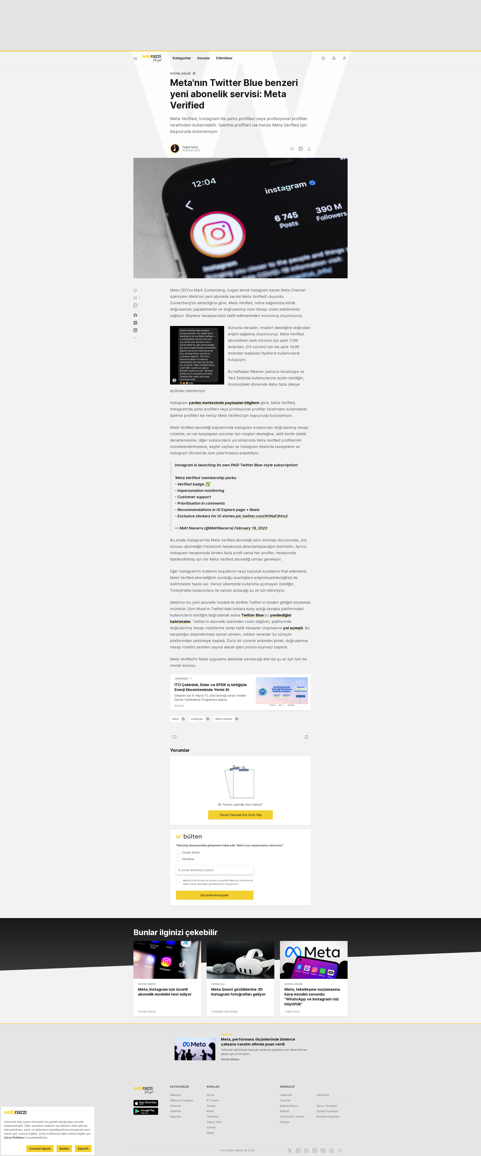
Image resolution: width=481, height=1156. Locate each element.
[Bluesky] (322, 1150)
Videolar (175, 1105)
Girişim (211, 1105)
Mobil (210, 1111)
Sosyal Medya (147, 984)
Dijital (210, 1095)
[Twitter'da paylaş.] (135, 323)
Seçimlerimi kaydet (214, 895)
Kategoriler (182, 58)
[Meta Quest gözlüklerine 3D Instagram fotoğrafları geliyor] (240, 960)
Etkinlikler (224, 58)
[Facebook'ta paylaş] (135, 315)
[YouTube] (306, 1150)
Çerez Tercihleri (327, 1105)
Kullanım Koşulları (328, 1116)
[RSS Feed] (339, 1150)
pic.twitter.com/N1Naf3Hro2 (262, 516)
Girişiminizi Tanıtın (292, 1116)
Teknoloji (217, 984)
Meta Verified (224, 718)
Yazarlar (285, 1100)
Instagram (197, 718)
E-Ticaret (213, 1100)
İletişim (285, 1122)
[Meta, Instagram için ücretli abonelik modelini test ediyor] (167, 960)
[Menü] (135, 59)
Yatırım (211, 1127)
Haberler (175, 1095)
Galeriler (175, 1111)
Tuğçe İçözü (292, 1011)
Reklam (285, 1111)
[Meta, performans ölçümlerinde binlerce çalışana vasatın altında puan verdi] (195, 1049)
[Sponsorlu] (282, 692)
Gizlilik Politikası (327, 1111)
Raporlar (175, 1116)
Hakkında (286, 1095)
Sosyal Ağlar (180, 73)
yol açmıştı (293, 628)
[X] (289, 1150)
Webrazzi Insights (181, 1100)
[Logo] (152, 58)
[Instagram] (314, 1150)
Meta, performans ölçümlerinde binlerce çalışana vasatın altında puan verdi (258, 1041)
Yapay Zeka (214, 1122)
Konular (203, 58)
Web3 (210, 1132)
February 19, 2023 (250, 528)
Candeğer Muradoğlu (224, 1011)
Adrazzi (179, 705)
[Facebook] (331, 1150)
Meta (175, 718)
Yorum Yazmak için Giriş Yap (240, 815)
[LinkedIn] (298, 1150)
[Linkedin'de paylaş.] (135, 330)
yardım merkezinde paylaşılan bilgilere (224, 402)
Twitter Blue (252, 615)
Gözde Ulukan (147, 1011)
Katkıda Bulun (289, 1105)
